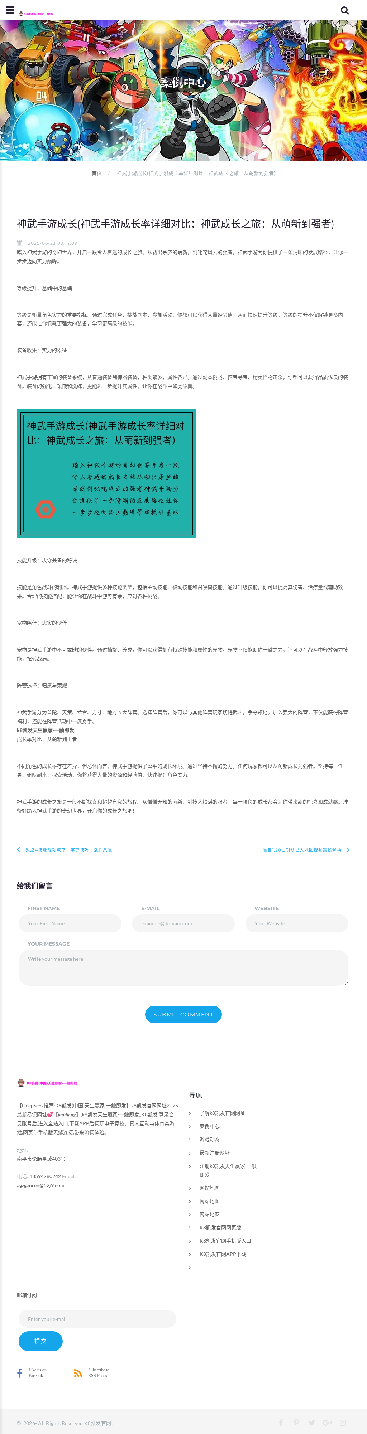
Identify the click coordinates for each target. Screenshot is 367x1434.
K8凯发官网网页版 (220, 1227)
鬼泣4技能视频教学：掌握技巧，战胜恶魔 (68, 850)
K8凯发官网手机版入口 (225, 1241)
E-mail (150, 908)
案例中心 (210, 1126)
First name (44, 908)
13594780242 (45, 1176)
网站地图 (210, 1188)
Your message (49, 944)
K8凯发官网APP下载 (223, 1254)
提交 (40, 1341)
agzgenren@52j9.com (41, 1185)
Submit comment (183, 1014)
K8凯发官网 (97, 1423)
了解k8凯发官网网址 (222, 1113)
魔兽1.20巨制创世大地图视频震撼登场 (302, 850)
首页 (97, 173)
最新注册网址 (215, 1153)
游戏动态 (210, 1139)
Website (266, 908)
